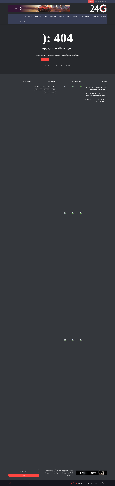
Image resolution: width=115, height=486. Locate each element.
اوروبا (36, 86)
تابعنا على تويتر (26, 81)
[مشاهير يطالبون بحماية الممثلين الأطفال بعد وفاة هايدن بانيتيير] (62, 275)
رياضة (45, 16)
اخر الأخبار (95, 16)
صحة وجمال (38, 16)
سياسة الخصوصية (60, 65)
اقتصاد (68, 16)
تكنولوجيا (61, 16)
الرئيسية (103, 16)
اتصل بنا (47, 65)
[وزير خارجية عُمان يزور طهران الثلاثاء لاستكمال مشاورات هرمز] (62, 341)
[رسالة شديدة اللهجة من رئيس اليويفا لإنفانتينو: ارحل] (70, 214)
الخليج (87, 16)
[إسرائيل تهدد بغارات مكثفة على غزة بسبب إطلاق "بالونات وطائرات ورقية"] (77, 402)
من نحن (52, 65)
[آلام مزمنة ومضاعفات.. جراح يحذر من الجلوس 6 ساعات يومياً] (70, 402)
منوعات (30, 16)
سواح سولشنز (74, 483)
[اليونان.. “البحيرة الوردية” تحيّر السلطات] (70, 87)
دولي (81, 16)
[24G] (98, 8)
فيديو (24, 16)
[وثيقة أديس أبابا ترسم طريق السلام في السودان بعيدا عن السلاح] (77, 87)
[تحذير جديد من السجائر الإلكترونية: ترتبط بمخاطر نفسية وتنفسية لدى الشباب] (77, 275)
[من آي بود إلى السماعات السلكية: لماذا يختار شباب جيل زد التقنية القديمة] (62, 148)
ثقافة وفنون (53, 16)
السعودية (42, 86)
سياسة (75, 16)
